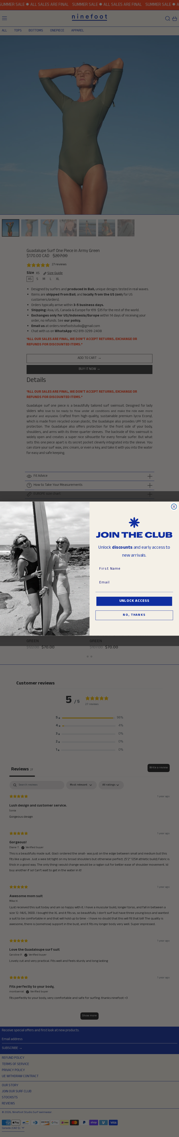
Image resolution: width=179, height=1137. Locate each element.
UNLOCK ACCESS (134, 601)
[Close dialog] (174, 506)
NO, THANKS (134, 615)
